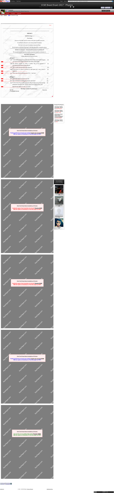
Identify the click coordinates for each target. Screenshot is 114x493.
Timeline (13, 13)
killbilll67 (11, 10)
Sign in (61, 1)
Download (108, 7)
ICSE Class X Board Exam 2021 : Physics (59, 111)
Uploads (19, 13)
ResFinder (18, 1)
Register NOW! (38, 208)
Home (1, 15)
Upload (65, 1)
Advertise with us (50, 489)
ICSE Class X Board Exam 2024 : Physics (59, 120)
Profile (7, 13)
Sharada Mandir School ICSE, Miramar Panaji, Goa (19, 11)
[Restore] (94, 492)
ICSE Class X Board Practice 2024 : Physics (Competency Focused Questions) (59, 116)
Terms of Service (30, 489)
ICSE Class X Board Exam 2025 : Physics (59, 107)
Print (103, 7)
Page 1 (50, 25)
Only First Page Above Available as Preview (27, 130)
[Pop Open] (96, 492)
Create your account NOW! (37, 132)
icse (17, 15)
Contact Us (2, 489)
